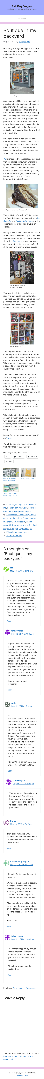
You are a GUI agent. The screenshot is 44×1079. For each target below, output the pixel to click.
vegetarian (24, 529)
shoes (29, 522)
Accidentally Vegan (24, 221)
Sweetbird (8, 525)
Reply (9, 621)
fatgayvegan (17, 631)
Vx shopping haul (27, 478)
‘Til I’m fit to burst (14, 535)
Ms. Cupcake (19, 522)
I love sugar (11, 504)
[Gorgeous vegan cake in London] (11, 472)
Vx (4, 159)
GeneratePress (22, 1075)
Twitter (9, 438)
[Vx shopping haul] (28, 472)
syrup (16, 525)
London (32, 518)
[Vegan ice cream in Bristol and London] (11, 488)
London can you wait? (17, 508)
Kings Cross (22, 518)
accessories (11, 515)
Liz (11, 568)
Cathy (13, 821)
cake (5, 518)
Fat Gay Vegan (22, 6)
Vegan (28, 511)
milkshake (7, 522)
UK (28, 525)
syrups (23, 525)
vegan (15, 529)
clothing (12, 518)
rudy (13, 703)
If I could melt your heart (17, 532)
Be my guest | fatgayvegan (25, 988)
